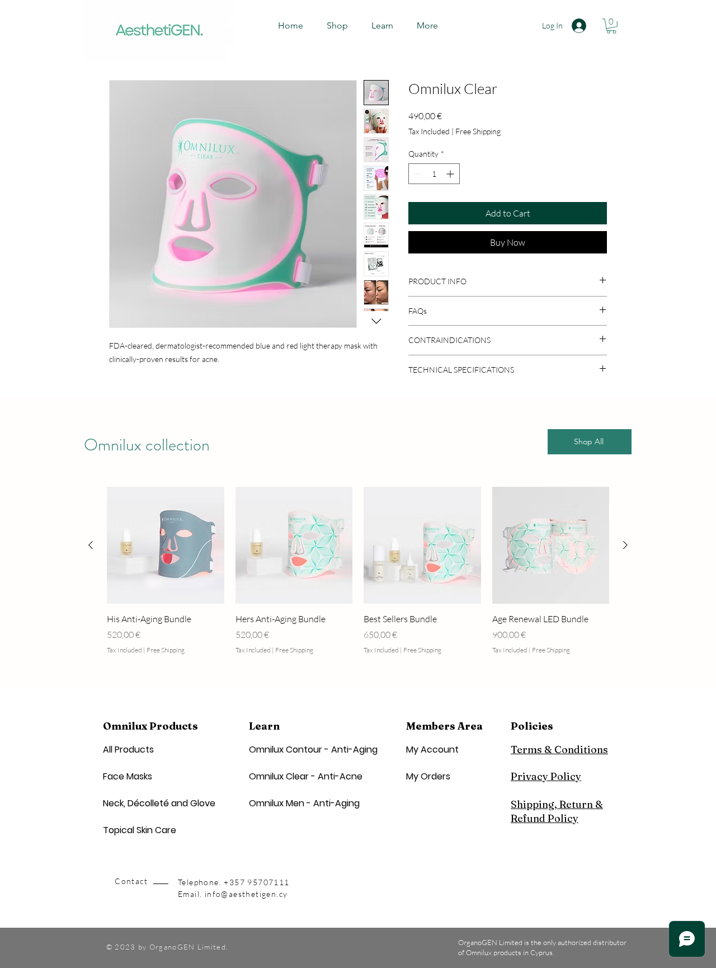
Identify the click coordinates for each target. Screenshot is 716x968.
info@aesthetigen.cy (246, 894)
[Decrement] (417, 174)
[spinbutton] (434, 174)
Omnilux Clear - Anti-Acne (305, 776)
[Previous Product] (90, 545)
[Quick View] (165, 545)
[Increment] (451, 174)
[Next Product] (625, 545)
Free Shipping (478, 131)
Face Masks (127, 776)
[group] (358, 577)
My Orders (428, 776)
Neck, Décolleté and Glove (159, 803)
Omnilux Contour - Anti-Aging (313, 749)
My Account (432, 749)
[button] (382, 26)
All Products (128, 749)
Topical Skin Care (139, 830)
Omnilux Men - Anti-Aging (304, 803)
